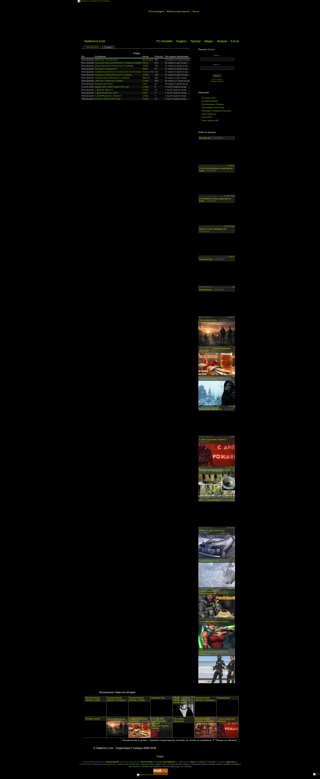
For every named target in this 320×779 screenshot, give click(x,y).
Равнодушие (205, 289)
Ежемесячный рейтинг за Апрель (116, 699)
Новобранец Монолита (210, 379)
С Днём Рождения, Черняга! (108, 96)
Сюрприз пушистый (209, 561)
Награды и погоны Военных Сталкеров (113, 75)
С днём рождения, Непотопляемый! (208, 592)
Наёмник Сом (205, 259)
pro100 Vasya (229, 195)
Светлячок (231, 527)
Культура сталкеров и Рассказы (217, 111)
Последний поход (208, 320)
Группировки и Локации (213, 104)
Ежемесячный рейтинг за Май (92, 699)
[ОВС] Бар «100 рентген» (106, 60)
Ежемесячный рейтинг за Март (137, 699)
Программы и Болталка (213, 107)
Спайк (145, 66)
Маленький (147, 60)
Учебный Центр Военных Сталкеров (112, 78)
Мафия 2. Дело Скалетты (212, 530)
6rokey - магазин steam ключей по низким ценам (181, 700)
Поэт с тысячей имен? (210, 500)
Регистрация (156, 11)
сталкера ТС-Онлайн (203, 762)
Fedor (145, 69)
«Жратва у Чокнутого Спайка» (109, 81)
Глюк (136, 53)
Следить (108, 47)
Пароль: (217, 65)
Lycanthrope (230, 467)
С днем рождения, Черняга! (213, 439)
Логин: (217, 55)
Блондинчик (230, 497)
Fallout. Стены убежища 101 (212, 229)
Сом (233, 287)
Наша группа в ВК (210, 120)
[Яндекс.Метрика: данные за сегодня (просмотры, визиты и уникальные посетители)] (145, 775)
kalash (145, 63)
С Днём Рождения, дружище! (138, 720)
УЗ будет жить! (92, 719)
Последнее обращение (106, 69)
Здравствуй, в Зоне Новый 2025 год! (112, 87)
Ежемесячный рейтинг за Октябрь (204, 720)
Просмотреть (92, 47)
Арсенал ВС (148, 72)
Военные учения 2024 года (107, 99)
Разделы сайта (209, 98)
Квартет (146, 78)
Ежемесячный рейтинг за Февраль (205, 699)
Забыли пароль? (217, 81)
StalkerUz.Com (94, 41)
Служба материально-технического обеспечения (118, 72)
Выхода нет (205, 138)
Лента (195, 11)
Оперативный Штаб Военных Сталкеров (114, 66)
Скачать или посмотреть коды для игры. (136, 764)
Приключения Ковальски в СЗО (214, 470)
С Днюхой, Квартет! (104, 90)
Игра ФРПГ (207, 117)
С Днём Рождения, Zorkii (106, 93)
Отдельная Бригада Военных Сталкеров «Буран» (118, 63)
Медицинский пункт (104, 84)
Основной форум (210, 101)
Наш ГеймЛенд (209, 114)
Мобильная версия (178, 11)
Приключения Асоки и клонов (214, 621)
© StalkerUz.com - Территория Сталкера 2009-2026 (124, 748)
